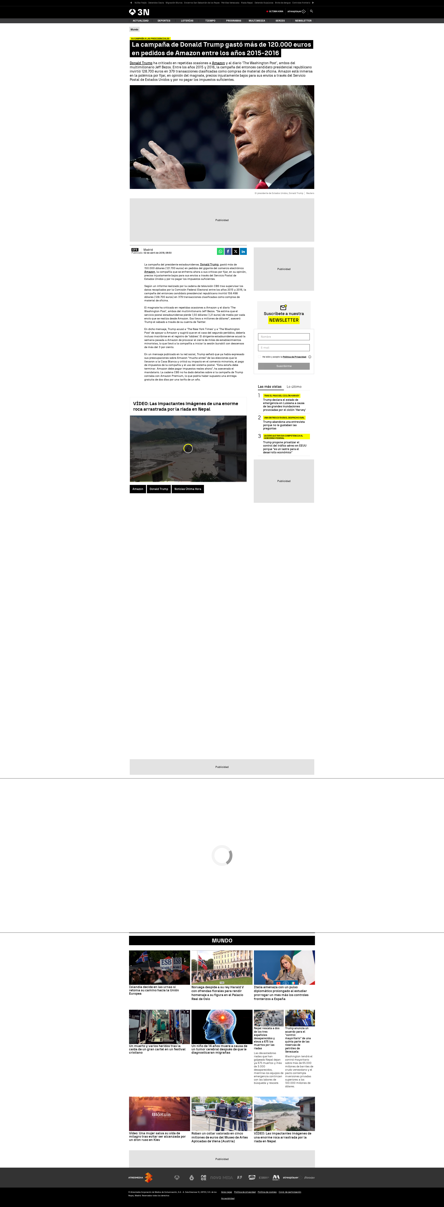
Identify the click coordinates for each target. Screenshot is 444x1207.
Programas (233, 20)
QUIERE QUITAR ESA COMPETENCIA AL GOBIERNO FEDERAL (283, 436)
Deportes (164, 20)
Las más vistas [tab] (269, 387)
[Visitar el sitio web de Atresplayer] (293, 1177)
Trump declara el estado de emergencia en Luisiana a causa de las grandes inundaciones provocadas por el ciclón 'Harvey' (284, 405)
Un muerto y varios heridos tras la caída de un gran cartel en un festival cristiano (157, 1049)
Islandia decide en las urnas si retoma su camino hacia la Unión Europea (154, 990)
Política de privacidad (245, 1192)
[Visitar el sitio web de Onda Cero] (252, 1177)
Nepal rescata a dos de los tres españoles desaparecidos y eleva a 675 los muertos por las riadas (266, 1038)
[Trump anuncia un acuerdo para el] (300, 1018)
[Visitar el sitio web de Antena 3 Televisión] (179, 1177)
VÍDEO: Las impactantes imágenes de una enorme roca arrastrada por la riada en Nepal (185, 406)
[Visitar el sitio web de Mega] (228, 1177)
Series (280, 20)
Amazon (218, 63)
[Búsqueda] (311, 11)
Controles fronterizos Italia (305, 3)
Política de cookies (267, 1192)
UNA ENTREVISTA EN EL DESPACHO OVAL (284, 418)
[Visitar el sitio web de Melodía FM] (276, 1177)
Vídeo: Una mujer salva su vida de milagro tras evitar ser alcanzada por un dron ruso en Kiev (157, 1136)
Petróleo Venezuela (230, 3)
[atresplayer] (297, 11)
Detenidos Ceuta (156, 3)
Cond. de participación (290, 1192)
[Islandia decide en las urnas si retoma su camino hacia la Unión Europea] (159, 967)
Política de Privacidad (294, 356)
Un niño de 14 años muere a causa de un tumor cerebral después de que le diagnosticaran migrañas (219, 1049)
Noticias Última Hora (187, 489)
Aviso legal (226, 1192)
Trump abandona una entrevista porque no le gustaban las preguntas (284, 425)
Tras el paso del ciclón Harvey (281, 396)
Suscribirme (284, 366)
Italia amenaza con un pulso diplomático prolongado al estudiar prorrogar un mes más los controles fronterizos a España (281, 993)
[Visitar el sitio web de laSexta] (191, 1177)
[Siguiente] (313, 3)
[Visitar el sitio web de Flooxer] (309, 1177)
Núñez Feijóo (141, 3)
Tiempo (210, 20)
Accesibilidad (227, 1198)
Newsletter (303, 20)
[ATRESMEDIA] (140, 1177)
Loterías (187, 20)
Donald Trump (141, 63)
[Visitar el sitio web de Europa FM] (264, 1177)
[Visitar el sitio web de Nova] (216, 1177)
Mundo (222, 940)
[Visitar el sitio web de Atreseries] (240, 1177)
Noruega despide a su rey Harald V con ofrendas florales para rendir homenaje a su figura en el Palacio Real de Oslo (217, 993)
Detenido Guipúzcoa (264, 3)
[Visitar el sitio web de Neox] (203, 1177)
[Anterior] (131, 3)
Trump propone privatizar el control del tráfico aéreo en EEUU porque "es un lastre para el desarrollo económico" (284, 447)
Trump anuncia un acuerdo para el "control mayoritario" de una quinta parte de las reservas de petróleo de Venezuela (298, 1040)
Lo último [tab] (294, 387)
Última (276, 11)
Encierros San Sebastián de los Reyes (202, 3)
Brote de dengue (283, 3)
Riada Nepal (247, 3)
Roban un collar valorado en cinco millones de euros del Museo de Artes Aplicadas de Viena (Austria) (219, 1137)
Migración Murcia (174, 3)
